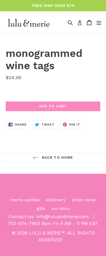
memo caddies (25, 199)
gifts (41, 208)
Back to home (57, 157)
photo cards (84, 199)
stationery (56, 199)
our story (60, 208)
